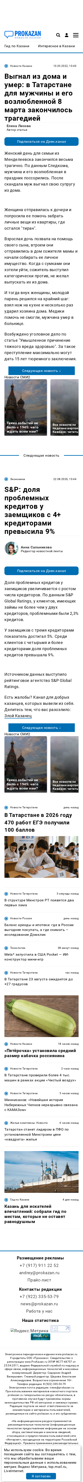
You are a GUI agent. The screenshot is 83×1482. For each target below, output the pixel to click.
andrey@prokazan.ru (39, 1272)
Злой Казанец (18, 715)
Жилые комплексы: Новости (29, 1122)
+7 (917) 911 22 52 (39, 1265)
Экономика (17, 479)
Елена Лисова (19, 126)
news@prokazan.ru (39, 1303)
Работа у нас (39, 1311)
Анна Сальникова (36, 547)
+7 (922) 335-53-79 (39, 1296)
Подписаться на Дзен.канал (41, 141)
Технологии (17, 947)
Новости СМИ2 (17, 377)
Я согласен (41, 1476)
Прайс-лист (39, 1280)
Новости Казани (21, 66)
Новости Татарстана (24, 807)
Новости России (21, 918)
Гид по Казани (19, 1199)
